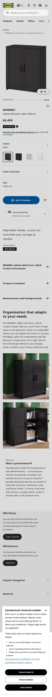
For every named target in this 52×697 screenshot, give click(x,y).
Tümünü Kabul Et (26, 672)
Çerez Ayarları (26, 687)
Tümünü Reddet (26, 680)
